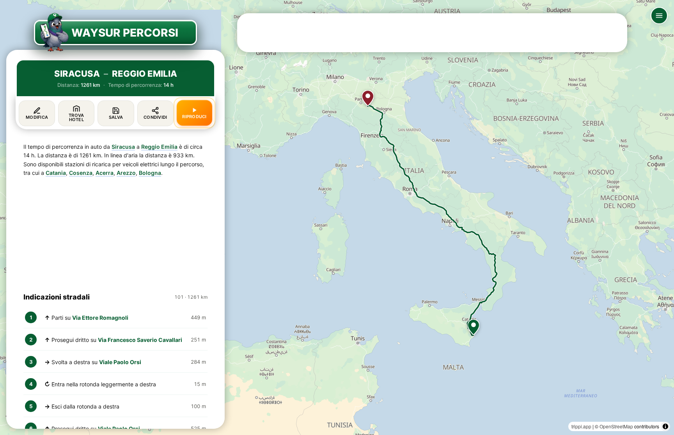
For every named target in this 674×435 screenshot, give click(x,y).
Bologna (150, 172)
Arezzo (126, 172)
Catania (56, 172)
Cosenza (80, 172)
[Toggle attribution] (665, 426)
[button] (473, 327)
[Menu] (659, 15)
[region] (337, 217)
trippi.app (581, 426)
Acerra (105, 172)
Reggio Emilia (159, 146)
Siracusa (123, 146)
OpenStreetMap (616, 426)
